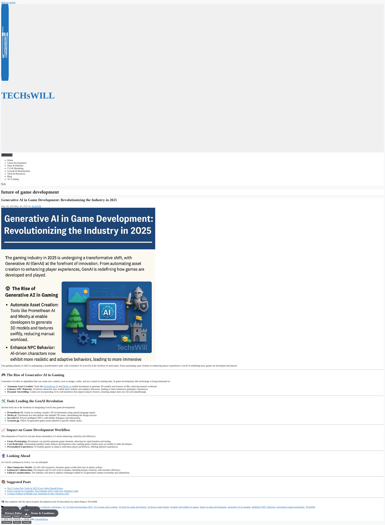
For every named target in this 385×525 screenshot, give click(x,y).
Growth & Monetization (18, 171)
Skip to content (8, 2)
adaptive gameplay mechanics (47, 507)
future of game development (213, 507)
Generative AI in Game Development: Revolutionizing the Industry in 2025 (59, 200)
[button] (3, 184)
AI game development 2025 (79, 507)
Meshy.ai (67, 386)
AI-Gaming (19, 507)
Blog (9, 176)
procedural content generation (290, 507)
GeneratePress (41, 519)
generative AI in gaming (239, 507)
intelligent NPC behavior (263, 507)
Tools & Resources (16, 173)
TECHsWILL (28, 95)
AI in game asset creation (106, 507)
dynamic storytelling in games (184, 507)
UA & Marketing (15, 168)
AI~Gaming (13, 179)
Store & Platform (15, 165)
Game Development (16, 163)
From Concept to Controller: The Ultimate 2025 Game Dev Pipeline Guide (42, 491)
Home (10, 160)
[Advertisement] (192, 131)
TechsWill (310, 507)
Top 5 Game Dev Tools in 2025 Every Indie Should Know (35, 488)
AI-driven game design (158, 507)
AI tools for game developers (132, 507)
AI (64, 507)
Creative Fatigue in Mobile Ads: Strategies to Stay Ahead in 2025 (38, 493)
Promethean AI (51, 386)
